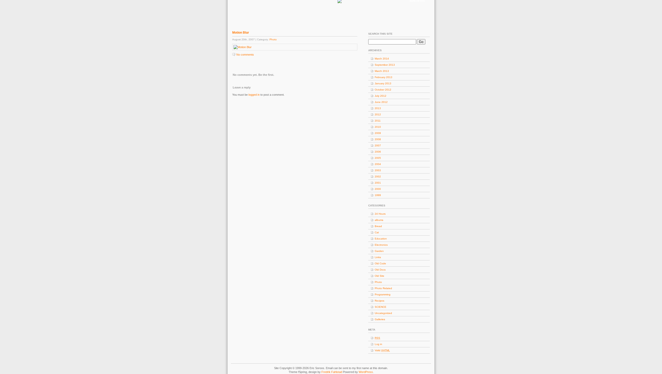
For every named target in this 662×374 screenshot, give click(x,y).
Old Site (379, 275)
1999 (378, 195)
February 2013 (383, 77)
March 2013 (382, 71)
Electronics (381, 244)
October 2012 (383, 89)
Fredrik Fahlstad (332, 371)
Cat (377, 232)
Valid (382, 350)
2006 (378, 151)
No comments (245, 54)
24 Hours (380, 213)
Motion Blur (240, 32)
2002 (378, 176)
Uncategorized (383, 313)
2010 (378, 126)
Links (378, 257)
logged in (254, 94)
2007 (378, 145)
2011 (378, 120)
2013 (378, 108)
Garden (379, 251)
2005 (378, 157)
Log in (378, 344)
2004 (378, 164)
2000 (378, 189)
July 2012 (380, 95)
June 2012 (381, 102)
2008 (378, 139)
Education (381, 238)
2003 (378, 170)
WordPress (366, 371)
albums (379, 220)
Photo (273, 39)
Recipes (379, 300)
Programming (382, 294)
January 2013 (383, 83)
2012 (378, 114)
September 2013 (385, 64)
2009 (378, 133)
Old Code (380, 263)
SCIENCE (380, 306)
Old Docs (380, 269)
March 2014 (382, 58)
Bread (378, 226)
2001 (378, 182)
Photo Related (383, 288)
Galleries (380, 319)
